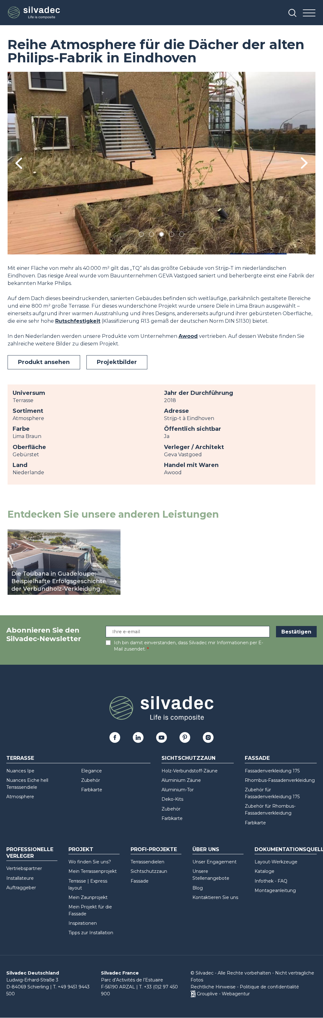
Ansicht (17, 533)
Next (304, 163)
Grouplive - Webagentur (223, 994)
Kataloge (264, 871)
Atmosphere (20, 796)
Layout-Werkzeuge (276, 862)
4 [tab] (171, 235)
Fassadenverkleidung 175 (272, 771)
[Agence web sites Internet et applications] (193, 994)
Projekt (80, 849)
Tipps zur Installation (90, 933)
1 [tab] (141, 235)
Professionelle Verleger (29, 852)
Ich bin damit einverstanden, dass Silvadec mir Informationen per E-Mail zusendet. (188, 646)
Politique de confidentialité (269, 987)
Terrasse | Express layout (87, 884)
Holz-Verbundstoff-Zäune (190, 771)
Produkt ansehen (44, 362)
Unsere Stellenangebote (210, 874)
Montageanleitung (275, 890)
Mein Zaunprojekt (88, 897)
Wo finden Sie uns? (89, 862)
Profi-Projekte (154, 849)
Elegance (91, 771)
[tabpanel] (161, 163)
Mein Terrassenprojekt (92, 871)
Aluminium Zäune (181, 780)
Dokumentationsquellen (286, 849)
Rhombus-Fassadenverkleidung (280, 780)
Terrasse (20, 758)
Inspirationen (82, 923)
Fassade (257, 758)
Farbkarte (91, 790)
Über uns (205, 849)
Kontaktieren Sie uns (215, 897)
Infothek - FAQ (271, 881)
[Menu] (309, 13)
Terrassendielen (147, 862)
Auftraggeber (21, 887)
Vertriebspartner (24, 868)
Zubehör (90, 780)
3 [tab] (161, 235)
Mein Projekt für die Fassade (90, 910)
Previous (18, 163)
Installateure (20, 878)
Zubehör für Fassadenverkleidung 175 (272, 793)
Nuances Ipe (20, 771)
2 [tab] (151, 235)
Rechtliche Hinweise (213, 987)
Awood (188, 336)
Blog (197, 888)
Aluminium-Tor (178, 790)
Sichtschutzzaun (188, 758)
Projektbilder (117, 362)
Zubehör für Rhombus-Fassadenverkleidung (270, 809)
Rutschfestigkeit (77, 321)
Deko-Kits (172, 799)
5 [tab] (181, 235)
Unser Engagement (214, 862)
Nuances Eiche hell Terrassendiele (27, 783)
